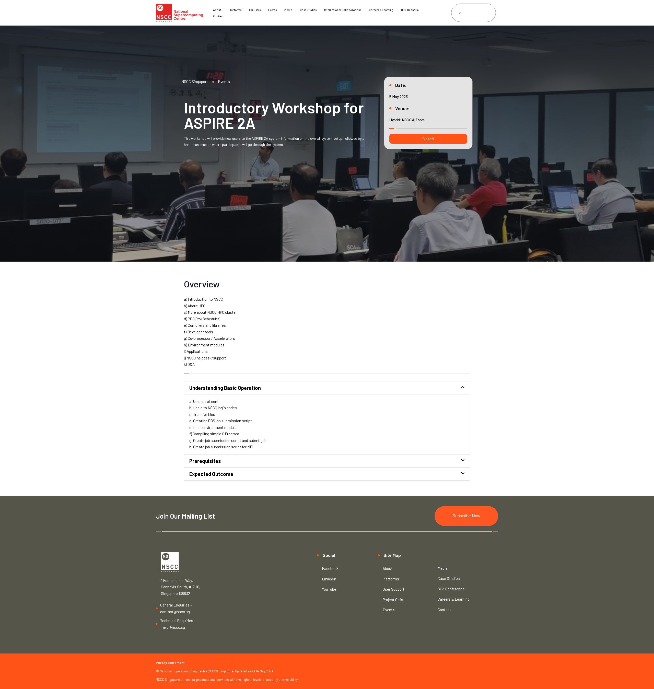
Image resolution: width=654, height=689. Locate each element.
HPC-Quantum (410, 9)
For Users (255, 9)
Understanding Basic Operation (225, 388)
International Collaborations (342, 9)
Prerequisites (205, 461)
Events (272, 9)
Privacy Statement (170, 663)
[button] (428, 139)
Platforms (235, 9)
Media (288, 9)
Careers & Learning (381, 9)
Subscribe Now (466, 516)
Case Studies (308, 9)
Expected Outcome (211, 474)
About (217, 9)
